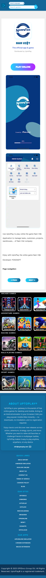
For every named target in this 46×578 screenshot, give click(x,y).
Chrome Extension (23, 543)
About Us (23, 471)
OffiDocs (23, 496)
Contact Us (23, 475)
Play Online (23, 67)
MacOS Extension (23, 547)
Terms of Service (23, 479)
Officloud (23, 530)
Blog (23, 486)
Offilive (23, 507)
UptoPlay (23, 503)
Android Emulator (23, 463)
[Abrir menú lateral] (3, 5)
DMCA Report (23, 460)
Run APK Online (23, 467)
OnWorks (23, 499)
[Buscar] (35, 7)
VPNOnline (23, 518)
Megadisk (23, 515)
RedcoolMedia (23, 511)
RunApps (23, 526)
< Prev (14, 280)
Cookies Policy (23, 483)
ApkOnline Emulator (23, 539)
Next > (32, 280)
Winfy (23, 522)
